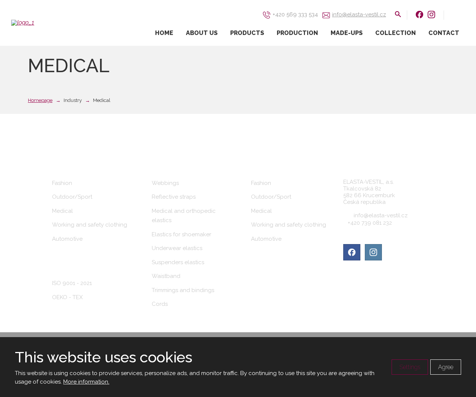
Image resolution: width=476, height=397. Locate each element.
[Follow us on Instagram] (431, 14)
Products (247, 32)
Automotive (67, 239)
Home (164, 32)
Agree (445, 367)
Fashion (62, 183)
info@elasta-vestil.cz (381, 215)
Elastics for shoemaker (181, 234)
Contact (443, 32)
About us (202, 32)
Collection (395, 32)
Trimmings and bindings (183, 290)
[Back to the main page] (48, 23)
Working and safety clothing (89, 224)
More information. (86, 381)
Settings (409, 367)
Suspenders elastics (178, 262)
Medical (62, 211)
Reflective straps (174, 196)
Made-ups (347, 32)
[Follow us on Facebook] (419, 14)
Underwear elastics (177, 248)
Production (297, 32)
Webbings (165, 183)
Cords (160, 304)
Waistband (166, 276)
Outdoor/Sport (72, 196)
